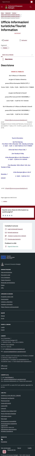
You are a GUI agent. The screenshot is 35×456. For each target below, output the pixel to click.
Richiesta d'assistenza (7, 431)
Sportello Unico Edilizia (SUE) (8, 411)
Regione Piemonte (6, 2)
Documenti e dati (5, 275)
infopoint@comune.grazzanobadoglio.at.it (16, 120)
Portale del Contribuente (7, 398)
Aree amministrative (6, 272)
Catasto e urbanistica (6, 302)
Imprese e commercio (6, 304)
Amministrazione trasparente (9, 424)
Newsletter (4, 442)
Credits (30, 448)
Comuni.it (3, 408)
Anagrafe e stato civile (7, 297)
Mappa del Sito (11, 450)
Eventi (2, 330)
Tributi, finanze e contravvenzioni (10, 307)
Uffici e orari (4, 366)
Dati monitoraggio (6, 448)
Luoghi (3, 327)
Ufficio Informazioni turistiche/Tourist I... (10, 14)
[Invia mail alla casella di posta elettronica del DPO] (9, 377)
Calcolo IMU (4, 406)
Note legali (4, 419)
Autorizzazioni (4, 299)
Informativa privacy (6, 416)
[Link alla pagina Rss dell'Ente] (2, 439)
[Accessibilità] (4, 451)
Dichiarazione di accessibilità (8, 421)
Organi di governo (5, 280)
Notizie (3, 316)
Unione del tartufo (6, 403)
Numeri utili (4, 368)
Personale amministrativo (8, 283)
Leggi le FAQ (4, 425)
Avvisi (2, 318)
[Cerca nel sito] (30, 7)
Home (2, 13)
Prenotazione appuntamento (9, 429)
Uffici (2, 288)
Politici (2, 285)
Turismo (14, 13)
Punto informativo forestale (8, 414)
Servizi (19, 448)
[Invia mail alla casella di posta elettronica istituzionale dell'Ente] (15, 349)
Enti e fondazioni (5, 277)
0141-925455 (10, 344)
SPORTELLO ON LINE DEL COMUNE (11, 395)
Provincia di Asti (5, 401)
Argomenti (7, 13)
